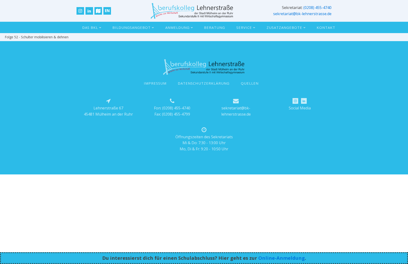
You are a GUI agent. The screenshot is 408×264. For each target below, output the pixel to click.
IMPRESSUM (155, 83)
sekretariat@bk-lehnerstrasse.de (302, 13)
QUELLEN (250, 83)
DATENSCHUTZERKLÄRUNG (204, 83)
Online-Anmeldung (281, 258)
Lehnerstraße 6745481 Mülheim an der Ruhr (108, 111)
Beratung (214, 27)
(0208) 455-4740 (317, 7)
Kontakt (326, 27)
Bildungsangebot (131, 27)
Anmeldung (177, 27)
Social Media (300, 108)
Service (244, 27)
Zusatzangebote (284, 27)
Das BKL (90, 27)
